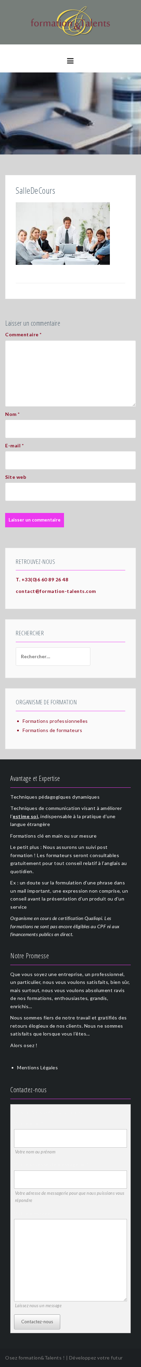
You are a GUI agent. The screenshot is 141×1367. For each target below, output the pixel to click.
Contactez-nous (37, 1321)
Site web (15, 477)
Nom (12, 414)
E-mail (14, 445)
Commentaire (23, 334)
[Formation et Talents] (70, 22)
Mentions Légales (37, 1067)
